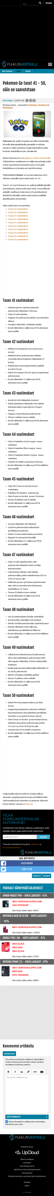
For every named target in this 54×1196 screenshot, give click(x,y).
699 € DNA (17, 971)
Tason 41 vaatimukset (18, 209)
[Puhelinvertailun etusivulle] (27, 1137)
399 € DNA (17, 947)
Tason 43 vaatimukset (18, 216)
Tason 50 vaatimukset (18, 239)
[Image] (42, 1071)
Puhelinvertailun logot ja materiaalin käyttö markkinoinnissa (27, 1176)
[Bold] (8, 1071)
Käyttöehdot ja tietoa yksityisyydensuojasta (27, 1170)
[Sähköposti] (27, 101)
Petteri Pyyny (7, 100)
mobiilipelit (46, 876)
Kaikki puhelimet (7, 71)
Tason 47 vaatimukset (18, 229)
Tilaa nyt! (43, 837)
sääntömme (35, 844)
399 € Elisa (18, 944)
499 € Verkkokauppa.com (27, 901)
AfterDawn (27, 1182)
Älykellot (28, 71)
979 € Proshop (20, 975)
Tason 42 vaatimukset (18, 212)
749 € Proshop (20, 905)
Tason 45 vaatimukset (18, 222)
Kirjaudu (49, 3)
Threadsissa (42, 105)
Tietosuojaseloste (27, 1173)
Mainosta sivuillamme (27, 1159)
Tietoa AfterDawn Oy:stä (27, 1166)
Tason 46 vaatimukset (18, 226)
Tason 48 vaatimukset (18, 233)
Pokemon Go (37, 876)
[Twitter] (31, 101)
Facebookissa (32, 105)
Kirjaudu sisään (9, 1054)
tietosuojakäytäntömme (11, 848)
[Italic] (15, 1071)
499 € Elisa (18, 951)
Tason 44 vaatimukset (18, 219)
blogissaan (28, 804)
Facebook (27, 863)
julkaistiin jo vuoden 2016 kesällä (35, 158)
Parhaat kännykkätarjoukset (23, 888)
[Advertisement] (27, 33)
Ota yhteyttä (27, 1163)
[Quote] (22, 1071)
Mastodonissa (8, 108)
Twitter (27, 869)
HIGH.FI (27, 1186)
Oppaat (19, 71)
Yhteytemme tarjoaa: (27, 1147)
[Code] (35, 1071)
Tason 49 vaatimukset (18, 236)
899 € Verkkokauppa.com (27, 927)
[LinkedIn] (34, 101)
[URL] (28, 1071)
